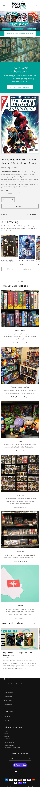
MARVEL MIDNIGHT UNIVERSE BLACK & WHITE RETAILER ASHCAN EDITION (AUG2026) (8, 260)
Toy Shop (19, 451)
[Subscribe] (29, 758)
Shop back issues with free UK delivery (20, 33)
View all (20, 281)
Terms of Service (8, 700)
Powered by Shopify (28, 786)
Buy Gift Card (19, 618)
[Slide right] (24, 276)
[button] (4, 5)
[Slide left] (16, 276)
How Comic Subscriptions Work (20, 87)
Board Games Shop (19, 343)
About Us (6, 720)
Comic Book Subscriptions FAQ (13, 684)
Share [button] (5, 214)
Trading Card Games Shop (19, 397)
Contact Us (7, 716)
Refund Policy (8, 704)
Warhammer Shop (19, 561)
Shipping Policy (8, 692)
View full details (31, 214)
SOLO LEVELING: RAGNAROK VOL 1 (27, 261)
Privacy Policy (8, 696)
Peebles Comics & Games (17, 786)
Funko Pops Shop (19, 507)
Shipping (10, 193)
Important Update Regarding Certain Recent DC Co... (18, 654)
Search (6, 688)
